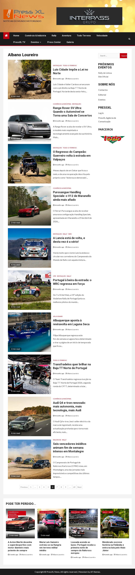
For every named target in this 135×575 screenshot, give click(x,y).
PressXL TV (19, 42)
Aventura (66, 35)
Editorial (102, 94)
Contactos (103, 90)
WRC (70, 234)
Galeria (70, 42)
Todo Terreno (84, 35)
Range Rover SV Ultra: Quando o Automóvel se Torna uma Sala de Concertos (72, 111)
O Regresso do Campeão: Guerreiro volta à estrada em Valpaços (72, 155)
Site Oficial (103, 76)
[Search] (129, 38)
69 (74, 487)
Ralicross (57, 440)
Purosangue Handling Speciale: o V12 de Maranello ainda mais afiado (72, 196)
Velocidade (102, 35)
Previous (24, 487)
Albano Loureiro (73, 79)
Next (80, 487)
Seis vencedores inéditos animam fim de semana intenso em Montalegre (69, 447)
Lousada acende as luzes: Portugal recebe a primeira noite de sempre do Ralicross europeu (83, 547)
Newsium (83, 572)
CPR (54, 276)
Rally (54, 35)
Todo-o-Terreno (70, 65)
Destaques (57, 65)
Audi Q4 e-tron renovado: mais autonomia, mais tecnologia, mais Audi (69, 406)
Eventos (35, 42)
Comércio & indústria (35, 35)
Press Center (54, 42)
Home (16, 35)
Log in (101, 113)
